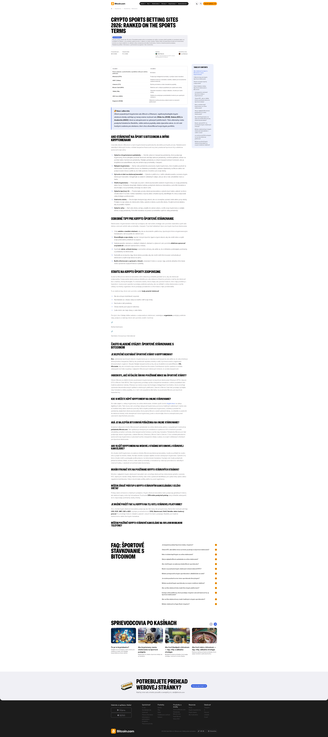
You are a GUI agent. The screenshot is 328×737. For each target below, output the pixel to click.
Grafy (159, 712)
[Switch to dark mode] (197, 3)
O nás (144, 707)
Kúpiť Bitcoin (177, 716)
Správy (160, 707)
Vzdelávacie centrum (164, 715)
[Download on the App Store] (121, 715)
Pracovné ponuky (147, 723)
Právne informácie (147, 715)
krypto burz (171, 403)
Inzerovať (145, 712)
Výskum (160, 717)
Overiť (206, 717)
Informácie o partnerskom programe (133, 44)
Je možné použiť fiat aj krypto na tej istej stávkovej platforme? (203, 137)
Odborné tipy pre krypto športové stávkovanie (200, 78)
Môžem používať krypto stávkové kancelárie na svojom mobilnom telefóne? (202, 143)
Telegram (207, 707)
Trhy (159, 710)
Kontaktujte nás (146, 710)
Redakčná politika (117, 44)
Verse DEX (176, 719)
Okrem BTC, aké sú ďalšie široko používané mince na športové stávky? (202, 100)
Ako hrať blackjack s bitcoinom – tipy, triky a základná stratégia (177, 649)
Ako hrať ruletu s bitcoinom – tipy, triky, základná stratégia (204, 648)
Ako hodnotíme (149, 44)
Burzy (190, 707)
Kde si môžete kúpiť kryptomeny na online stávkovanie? (201, 106)
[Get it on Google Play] (121, 710)
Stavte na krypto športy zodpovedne (200, 82)
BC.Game (152, 72)
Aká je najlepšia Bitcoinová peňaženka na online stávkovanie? (202, 112)
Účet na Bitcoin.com (179, 709)
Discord (206, 712)
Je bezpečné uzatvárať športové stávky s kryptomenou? (201, 93)
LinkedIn (206, 715)
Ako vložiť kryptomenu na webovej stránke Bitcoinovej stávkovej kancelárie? (202, 118)
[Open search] (200, 3)
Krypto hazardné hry (195, 710)
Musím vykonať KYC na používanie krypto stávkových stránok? (203, 124)
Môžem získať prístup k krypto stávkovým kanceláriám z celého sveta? (203, 130)
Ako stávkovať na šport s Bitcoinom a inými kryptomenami (201, 72)
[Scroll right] (215, 624)
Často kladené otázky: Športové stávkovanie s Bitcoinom (200, 87)
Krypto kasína (193, 712)
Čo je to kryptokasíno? (120, 647)
